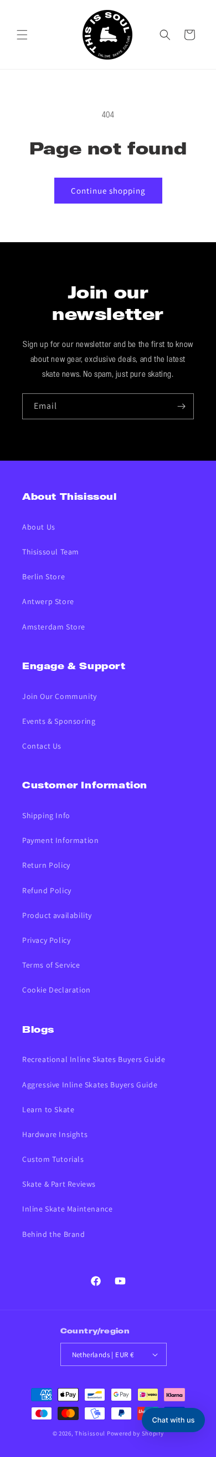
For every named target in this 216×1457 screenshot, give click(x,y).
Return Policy (46, 865)
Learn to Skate (48, 1109)
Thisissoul (90, 1433)
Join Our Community (59, 696)
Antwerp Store (48, 601)
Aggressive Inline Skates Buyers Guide (89, 1085)
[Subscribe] (181, 406)
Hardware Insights (55, 1134)
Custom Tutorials (53, 1159)
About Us (38, 527)
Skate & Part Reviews (59, 1184)
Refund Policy (46, 890)
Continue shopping (108, 190)
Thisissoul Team (50, 552)
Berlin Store (43, 576)
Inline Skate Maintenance (67, 1209)
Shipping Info (46, 815)
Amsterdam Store (53, 627)
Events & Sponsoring (58, 721)
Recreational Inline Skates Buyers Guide (93, 1059)
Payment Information (60, 840)
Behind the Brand (53, 1234)
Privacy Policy (46, 940)
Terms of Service (51, 965)
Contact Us (41, 746)
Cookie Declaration (56, 990)
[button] (22, 35)
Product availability (57, 915)
